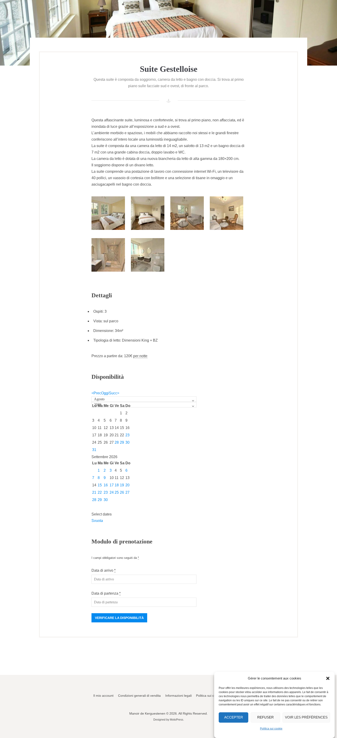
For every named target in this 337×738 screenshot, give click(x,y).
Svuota (97, 521)
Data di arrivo (103, 570)
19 (122, 485)
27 (127, 492)
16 (106, 485)
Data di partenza (106, 593)
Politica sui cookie (271, 728)
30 (127, 442)
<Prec (96, 393)
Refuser (265, 717)
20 (127, 485)
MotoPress (176, 719)
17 (112, 485)
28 (117, 442)
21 (94, 492)
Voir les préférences (306, 717)
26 (122, 492)
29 (122, 442)
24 (112, 492)
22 (100, 492)
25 (117, 492)
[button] (328, 678)
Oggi (105, 393)
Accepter (233, 717)
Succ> (114, 393)
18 (117, 485)
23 (127, 435)
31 (94, 450)
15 (100, 485)
